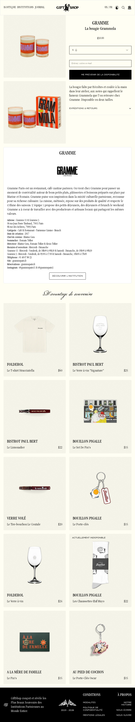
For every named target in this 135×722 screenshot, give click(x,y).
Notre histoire (126, 704)
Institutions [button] (25, 7)
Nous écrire (123, 710)
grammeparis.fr (19, 261)
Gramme (100, 23)
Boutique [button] (10, 7)
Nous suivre (123, 715)
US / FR (108, 7)
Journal (40, 7)
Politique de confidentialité (92, 709)
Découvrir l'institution (67, 276)
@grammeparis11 (27, 268)
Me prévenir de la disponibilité (100, 75)
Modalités (89, 702)
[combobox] (100, 50)
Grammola (85, 96)
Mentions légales (94, 715)
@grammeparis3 (45, 268)
